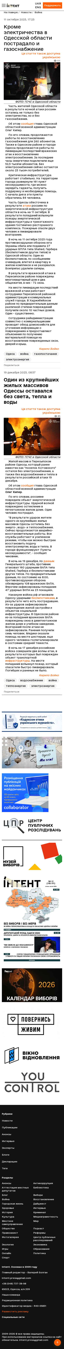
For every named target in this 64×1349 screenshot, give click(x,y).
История (7, 1212)
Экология (8, 1244)
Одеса (10, 353)
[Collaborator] (32, 792)
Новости (26, 12)
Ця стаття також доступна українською (40, 55)
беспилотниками (43, 597)
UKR (38, 3)
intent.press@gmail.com (16, 1278)
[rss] (25, 1322)
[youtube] (16, 1322)
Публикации (9, 1127)
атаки (27, 205)
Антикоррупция (43, 1183)
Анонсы (6, 1134)
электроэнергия (17, 359)
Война (38, 12)
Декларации (9, 1161)
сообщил (27, 123)
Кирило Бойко (49, 348)
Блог (5, 1195)
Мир (36, 1221)
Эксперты (8, 1148)
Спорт (6, 1257)
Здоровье (8, 1208)
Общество (8, 1228)
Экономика (40, 1244)
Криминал (39, 1212)
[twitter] (7, 1322)
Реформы (39, 1232)
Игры (5, 1249)
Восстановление (43, 1199)
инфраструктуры (17, 660)
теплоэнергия (16, 685)
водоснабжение (31, 680)
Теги (5, 1168)
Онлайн (6, 1253)
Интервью (8, 1141)
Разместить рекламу (15, 1311)
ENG (38, 7)
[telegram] (21, 1322)
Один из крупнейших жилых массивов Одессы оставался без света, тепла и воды (31, 391)
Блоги (5, 1154)
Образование (41, 1249)
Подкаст (38, 1228)
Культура (8, 1216)
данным (48, 561)
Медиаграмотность (45, 1216)
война (24, 353)
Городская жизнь (12, 1203)
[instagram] (12, 1322)
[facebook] (3, 1322)
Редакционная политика (17, 1300)
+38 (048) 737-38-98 (14, 1283)
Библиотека (41, 1187)
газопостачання (45, 353)
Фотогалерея (10, 1237)
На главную (11, 12)
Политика (39, 1253)
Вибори (38, 1195)
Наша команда (11, 1294)
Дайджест (39, 1203)
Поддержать (52, 5)
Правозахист (10, 1232)
